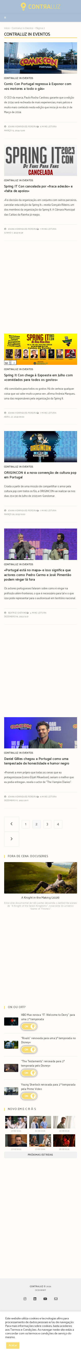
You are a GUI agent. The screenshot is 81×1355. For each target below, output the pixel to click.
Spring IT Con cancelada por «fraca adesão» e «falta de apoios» (38, 189)
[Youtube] (45, 1299)
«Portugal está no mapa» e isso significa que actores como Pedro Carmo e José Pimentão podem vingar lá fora (37, 574)
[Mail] (56, 1299)
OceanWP (40, 1290)
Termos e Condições (23, 1329)
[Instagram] (24, 1299)
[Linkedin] (34, 1299)
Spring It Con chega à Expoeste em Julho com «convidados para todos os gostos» (38, 378)
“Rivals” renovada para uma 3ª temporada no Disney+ (48, 1040)
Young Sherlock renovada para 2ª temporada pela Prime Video (48, 1087)
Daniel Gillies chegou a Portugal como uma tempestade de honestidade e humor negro (36, 761)
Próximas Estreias (40, 1155)
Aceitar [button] (13, 1345)
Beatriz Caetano (17, 613)
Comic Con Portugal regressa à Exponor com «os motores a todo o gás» (38, 86)
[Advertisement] (40, 289)
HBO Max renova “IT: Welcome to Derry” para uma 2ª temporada (48, 1017)
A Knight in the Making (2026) (40, 897)
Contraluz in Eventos (22, 28)
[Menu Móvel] (5, 18)
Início (7, 28)
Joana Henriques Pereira (22, 126)
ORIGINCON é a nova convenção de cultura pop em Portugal (40, 475)
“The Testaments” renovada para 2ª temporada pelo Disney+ (43, 1063)
